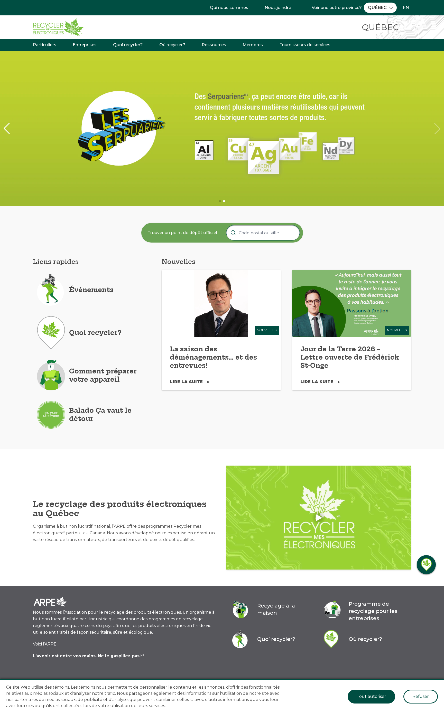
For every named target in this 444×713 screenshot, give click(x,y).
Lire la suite (186, 381)
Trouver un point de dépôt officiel (182, 232)
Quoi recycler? (128, 44)
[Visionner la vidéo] (318, 518)
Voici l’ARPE (45, 644)
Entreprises (85, 44)
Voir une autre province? (337, 7)
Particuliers (44, 44)
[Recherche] (233, 233)
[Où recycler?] (426, 564)
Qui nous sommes (229, 7)
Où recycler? (172, 44)
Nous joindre (278, 7)
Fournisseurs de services (304, 44)
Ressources (214, 44)
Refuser (420, 696)
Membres (253, 44)
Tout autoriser (371, 696)
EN (406, 7)
